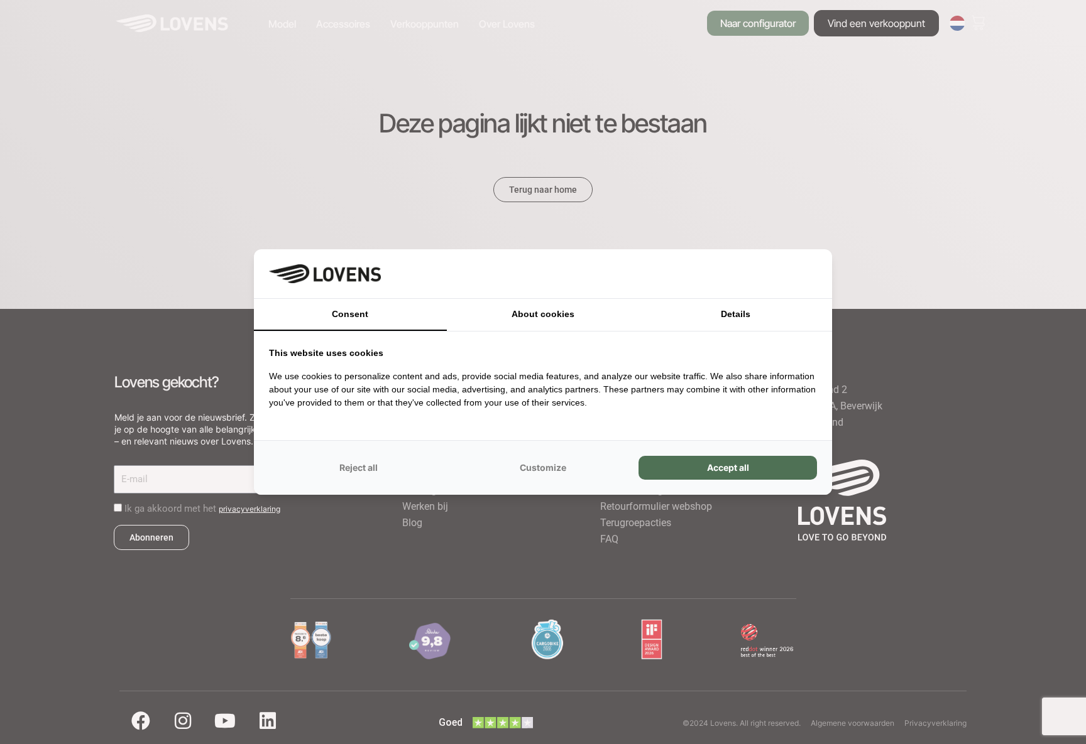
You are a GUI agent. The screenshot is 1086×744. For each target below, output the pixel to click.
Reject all (358, 467)
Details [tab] (735, 314)
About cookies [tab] (543, 314)
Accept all (728, 467)
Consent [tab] (350, 314)
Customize (543, 467)
